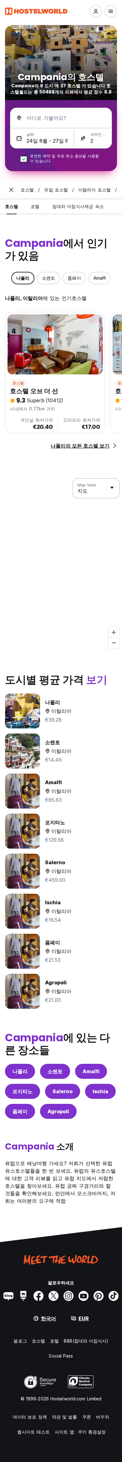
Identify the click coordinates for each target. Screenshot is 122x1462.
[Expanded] (11, 189)
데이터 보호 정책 (30, 1416)
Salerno (63, 1091)
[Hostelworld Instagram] (69, 1296)
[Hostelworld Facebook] (38, 1296)
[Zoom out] (114, 642)
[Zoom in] (114, 632)
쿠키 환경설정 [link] (92, 1431)
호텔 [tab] (35, 206)
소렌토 (55, 1071)
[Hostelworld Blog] (8, 1296)
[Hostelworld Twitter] (53, 1296)
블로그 (20, 1340)
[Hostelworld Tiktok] (114, 1296)
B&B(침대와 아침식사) (86, 1340)
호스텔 (18, 383)
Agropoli (58, 1111)
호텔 (54, 1340)
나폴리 (20, 1071)
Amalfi (91, 1071)
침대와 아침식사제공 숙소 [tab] (78, 206)
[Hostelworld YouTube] (84, 1296)
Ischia (100, 1091)
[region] (61, 563)
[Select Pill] (95, 11)
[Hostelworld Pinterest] (99, 1296)
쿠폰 (86, 1416)
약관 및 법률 (64, 1416)
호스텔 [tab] (11, 206)
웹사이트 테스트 (33, 1431)
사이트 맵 (64, 1431)
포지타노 (23, 1091)
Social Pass (61, 1355)
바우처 (102, 1416)
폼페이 (20, 1111)
